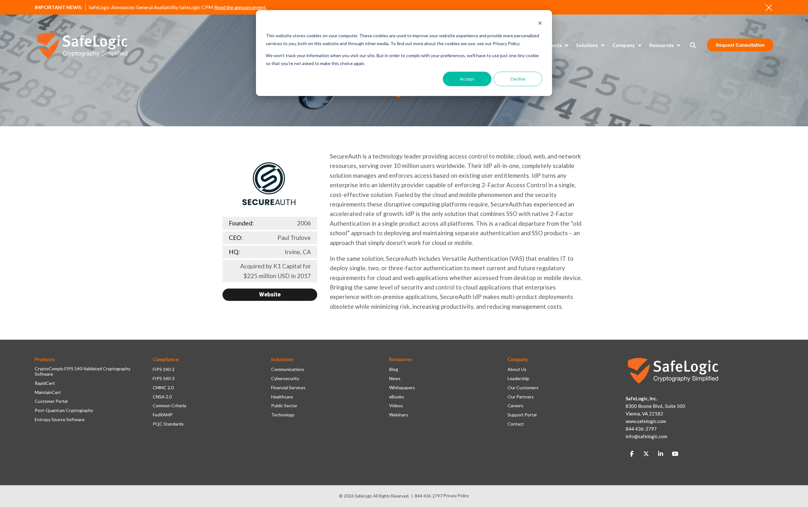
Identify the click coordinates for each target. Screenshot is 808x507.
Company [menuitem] (623, 45)
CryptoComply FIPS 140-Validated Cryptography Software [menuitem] (82, 371)
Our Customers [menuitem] (523, 387)
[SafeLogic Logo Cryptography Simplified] (82, 45)
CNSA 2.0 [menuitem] (162, 396)
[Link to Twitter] (646, 454)
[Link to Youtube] (675, 454)
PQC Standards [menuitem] (168, 423)
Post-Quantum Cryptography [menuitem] (64, 410)
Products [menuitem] (551, 45)
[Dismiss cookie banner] (540, 24)
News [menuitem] (395, 378)
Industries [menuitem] (282, 359)
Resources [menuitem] (661, 45)
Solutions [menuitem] (587, 45)
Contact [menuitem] (516, 423)
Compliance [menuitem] (166, 359)
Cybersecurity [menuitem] (285, 378)
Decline (518, 78)
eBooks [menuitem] (396, 396)
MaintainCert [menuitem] (48, 392)
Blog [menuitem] (393, 369)
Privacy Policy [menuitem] (456, 495)
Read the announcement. (240, 7)
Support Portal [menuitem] (522, 414)
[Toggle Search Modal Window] (693, 45)
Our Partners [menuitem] (521, 396)
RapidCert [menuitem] (45, 383)
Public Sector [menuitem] (284, 405)
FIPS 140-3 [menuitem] (164, 378)
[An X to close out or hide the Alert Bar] (768, 7)
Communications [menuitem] (287, 369)
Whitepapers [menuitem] (402, 387)
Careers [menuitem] (515, 405)
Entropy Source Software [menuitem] (60, 419)
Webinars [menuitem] (398, 414)
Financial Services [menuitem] (288, 387)
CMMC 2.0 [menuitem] (163, 387)
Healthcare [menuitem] (282, 396)
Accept (467, 78)
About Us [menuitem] (517, 369)
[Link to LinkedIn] (661, 454)
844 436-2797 (429, 495)
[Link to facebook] (632, 454)
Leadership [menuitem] (518, 378)
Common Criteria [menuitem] (169, 405)
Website (270, 294)
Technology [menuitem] (282, 414)
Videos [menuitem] (396, 405)
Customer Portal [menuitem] (51, 401)
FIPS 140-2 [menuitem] (164, 369)
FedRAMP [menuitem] (163, 414)
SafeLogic (363, 495)
